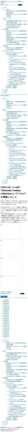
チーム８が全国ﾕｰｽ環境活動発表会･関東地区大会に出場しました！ (18, 76)
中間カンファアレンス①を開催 (17, 82)
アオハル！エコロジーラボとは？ (15, 52)
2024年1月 (6, 325)
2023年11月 (6, 326)
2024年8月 (6, 320)
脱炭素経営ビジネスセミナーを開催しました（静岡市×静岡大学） (16, 41)
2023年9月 (6, 330)
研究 (4, 19)
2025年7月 (6, 311)
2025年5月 (6, 313)
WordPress (10, 430)
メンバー (5, 89)
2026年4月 (6, 300)
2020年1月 (6, 336)
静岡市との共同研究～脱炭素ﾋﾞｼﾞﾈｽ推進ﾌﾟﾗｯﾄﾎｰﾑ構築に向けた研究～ (16, 25)
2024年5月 (6, 321)
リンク (5, 92)
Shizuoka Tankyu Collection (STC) (11, 209)
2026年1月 (6, 305)
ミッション (6, 9)
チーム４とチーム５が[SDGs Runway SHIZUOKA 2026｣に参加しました (17, 69)
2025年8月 (6, 310)
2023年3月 (6, 333)
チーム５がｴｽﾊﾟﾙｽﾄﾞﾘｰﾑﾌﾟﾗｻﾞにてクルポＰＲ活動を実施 (17, 73)
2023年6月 (6, 331)
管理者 (2, 201)
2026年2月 (6, 303)
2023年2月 (6, 335)
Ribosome (3, 429)
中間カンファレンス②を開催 (16, 79)
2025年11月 (6, 308)
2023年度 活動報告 (11, 87)
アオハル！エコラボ (8, 51)
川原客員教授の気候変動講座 (13, 49)
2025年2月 (6, 318)
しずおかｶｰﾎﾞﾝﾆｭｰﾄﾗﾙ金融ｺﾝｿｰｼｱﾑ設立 (16, 44)
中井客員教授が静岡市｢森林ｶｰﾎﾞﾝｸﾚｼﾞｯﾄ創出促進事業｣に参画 (16, 21)
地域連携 (5, 29)
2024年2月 (6, 323)
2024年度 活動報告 (11, 86)
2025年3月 (6, 316)
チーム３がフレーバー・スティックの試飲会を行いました (17, 60)
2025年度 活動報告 (11, 54)
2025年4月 (6, 315)
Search (2, 4)
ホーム (5, 7)
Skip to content (5, 95)
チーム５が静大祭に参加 (15, 81)
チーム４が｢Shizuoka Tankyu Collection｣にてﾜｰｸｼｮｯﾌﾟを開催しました (18, 64)
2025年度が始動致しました (16, 84)
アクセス (5, 91)
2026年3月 (6, 301)
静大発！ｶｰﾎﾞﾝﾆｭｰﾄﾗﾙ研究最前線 (14, 47)
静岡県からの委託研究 (12, 27)
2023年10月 (6, 328)
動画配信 (5, 46)
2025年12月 (6, 306)
